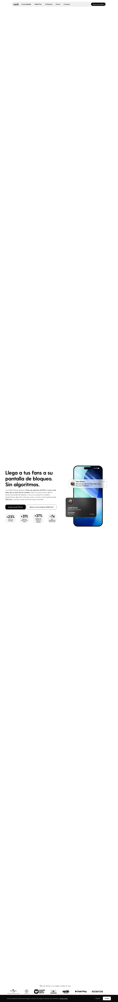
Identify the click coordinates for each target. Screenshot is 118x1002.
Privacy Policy (64, 998)
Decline (98, 998)
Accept (107, 998)
